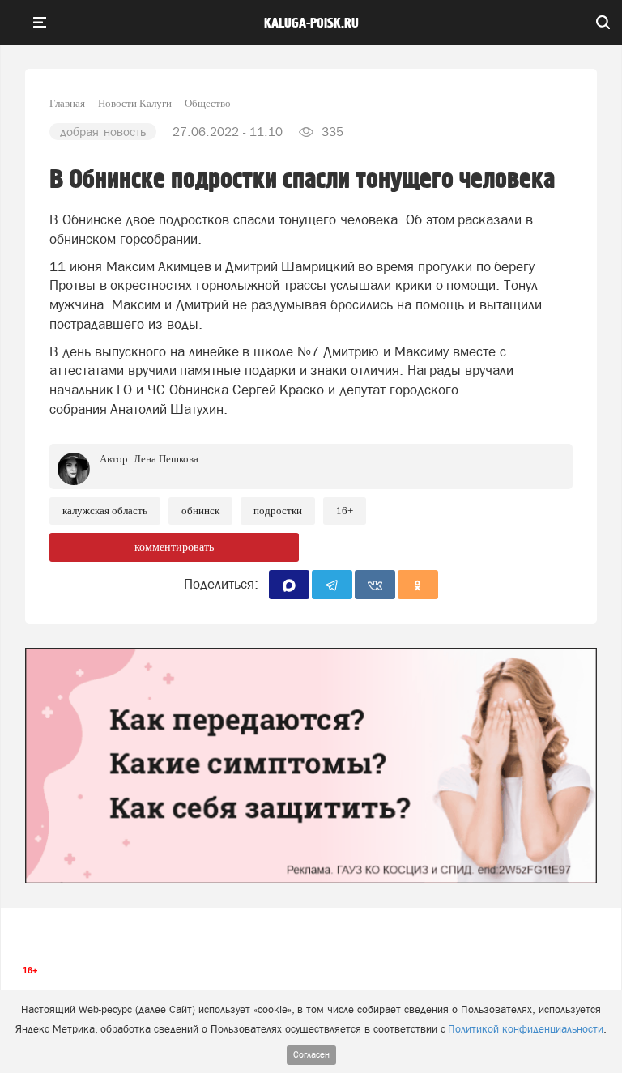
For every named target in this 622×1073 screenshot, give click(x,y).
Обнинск (200, 511)
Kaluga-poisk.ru (311, 23)
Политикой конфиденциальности (525, 1029)
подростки (277, 511)
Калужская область (104, 511)
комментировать (174, 547)
